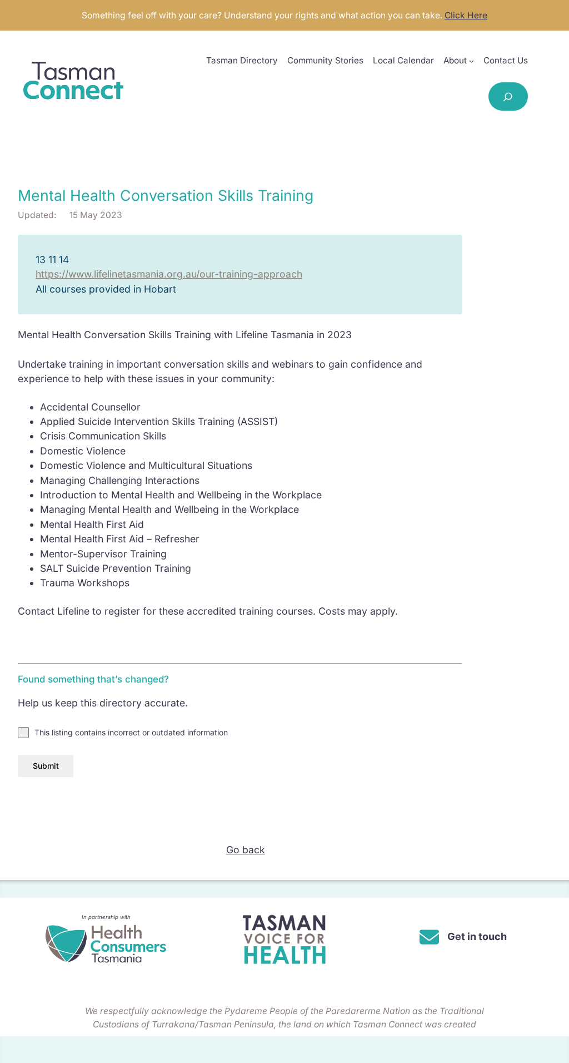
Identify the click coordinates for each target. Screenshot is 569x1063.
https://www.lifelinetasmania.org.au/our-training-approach (169, 274)
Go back (245, 850)
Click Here (466, 15)
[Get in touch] (463, 937)
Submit (46, 765)
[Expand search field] (508, 96)
